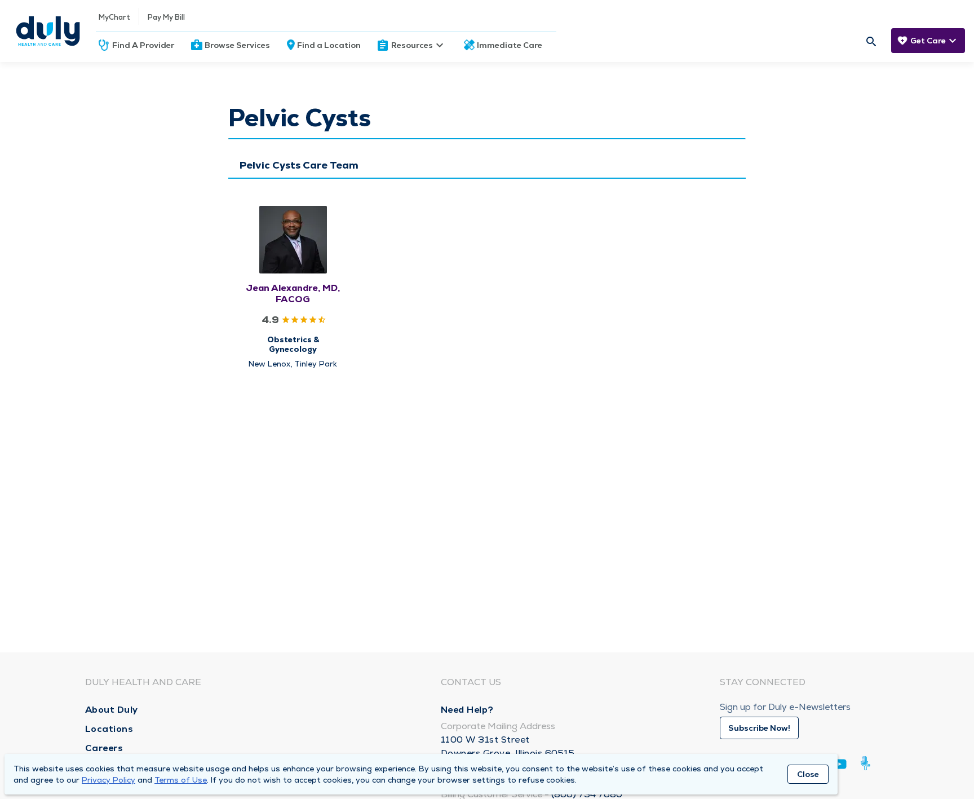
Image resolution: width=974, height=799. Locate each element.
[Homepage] (48, 31)
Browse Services (237, 45)
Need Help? (467, 710)
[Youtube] (840, 766)
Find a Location (329, 45)
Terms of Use (180, 780)
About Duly (111, 710)
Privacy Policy (108, 780)
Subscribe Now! (759, 728)
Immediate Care (509, 45)
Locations (109, 729)
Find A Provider (143, 45)
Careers (104, 748)
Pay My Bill (166, 17)
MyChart (114, 17)
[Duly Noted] (868, 763)
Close (808, 774)
